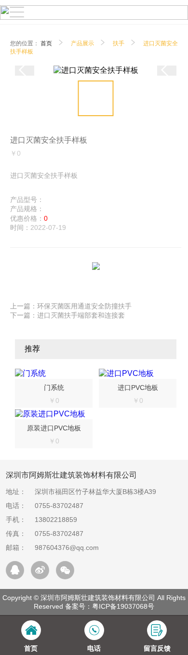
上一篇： (71, 306)
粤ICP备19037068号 (123, 606)
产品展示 (82, 43)
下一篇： (67, 315)
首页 (46, 43)
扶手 (118, 43)
